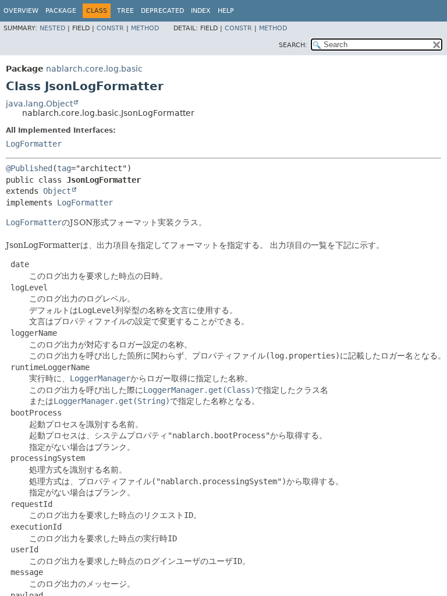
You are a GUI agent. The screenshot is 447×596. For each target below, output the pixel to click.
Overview (20, 11)
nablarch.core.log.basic (94, 68)
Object (57, 191)
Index (201, 11)
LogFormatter (34, 143)
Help (226, 11)
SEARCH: (293, 45)
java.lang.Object (39, 103)
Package (60, 11)
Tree (125, 11)
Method (145, 28)
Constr (110, 28)
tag (64, 168)
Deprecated (162, 11)
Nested (52, 28)
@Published (29, 168)
